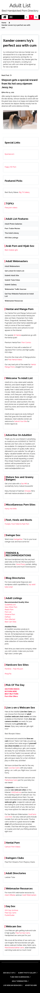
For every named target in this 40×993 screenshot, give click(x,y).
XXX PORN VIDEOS (12, 689)
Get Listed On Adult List (14, 271)
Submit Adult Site (12, 275)
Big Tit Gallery (24, 192)
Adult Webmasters (12, 266)
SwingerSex (18, 539)
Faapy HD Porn (10, 167)
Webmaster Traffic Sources (15, 289)
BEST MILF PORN (11, 694)
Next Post (5, 75)
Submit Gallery (11, 285)
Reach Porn (9, 610)
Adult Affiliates (10, 895)
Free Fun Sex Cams (22, 933)
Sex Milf (24, 484)
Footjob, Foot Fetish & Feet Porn (17, 524)
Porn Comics (26, 342)
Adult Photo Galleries (13, 224)
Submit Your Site (20, 421)
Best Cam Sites (10, 622)
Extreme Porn (10, 614)
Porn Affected (10, 619)
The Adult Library (12, 233)
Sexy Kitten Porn (11, 607)
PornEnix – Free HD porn (14, 669)
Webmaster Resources (14, 301)
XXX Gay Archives (11, 910)
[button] (26, 17)
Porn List (8, 612)
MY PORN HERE (11, 691)
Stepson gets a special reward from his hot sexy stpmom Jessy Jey (20, 83)
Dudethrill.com (10, 605)
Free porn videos (11, 208)
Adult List (20, 5)
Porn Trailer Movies (12, 228)
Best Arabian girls (11, 250)
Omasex (28, 491)
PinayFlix (8, 674)
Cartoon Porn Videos (12, 847)
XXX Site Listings (11, 238)
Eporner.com (9, 154)
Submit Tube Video (12, 280)
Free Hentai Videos (15, 360)
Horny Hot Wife (11, 509)
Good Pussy (20, 564)
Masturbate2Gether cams (14, 948)
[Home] (5, 17)
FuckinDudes (9, 915)
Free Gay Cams (10, 913)
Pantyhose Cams (11, 780)
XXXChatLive (16, 792)
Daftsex (8, 617)
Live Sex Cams (14, 768)
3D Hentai (17, 335)
